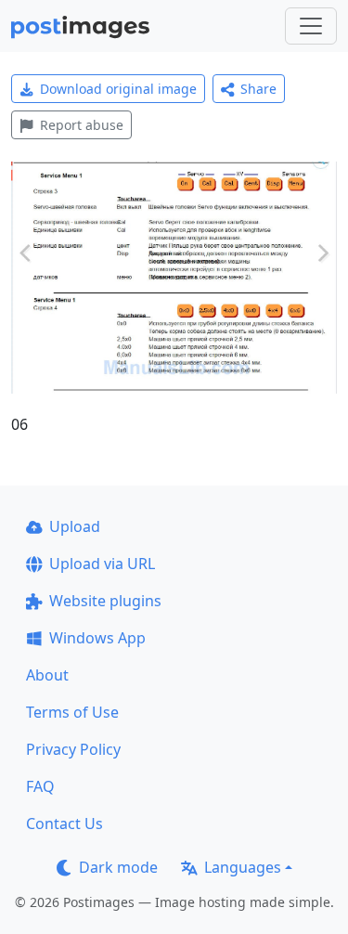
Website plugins (105, 600)
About (47, 675)
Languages (242, 867)
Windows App (97, 638)
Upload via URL (102, 563)
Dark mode (118, 867)
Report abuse (81, 125)
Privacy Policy (73, 749)
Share (258, 88)
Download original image (118, 88)
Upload (74, 526)
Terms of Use (72, 712)
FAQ (40, 786)
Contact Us (64, 823)
